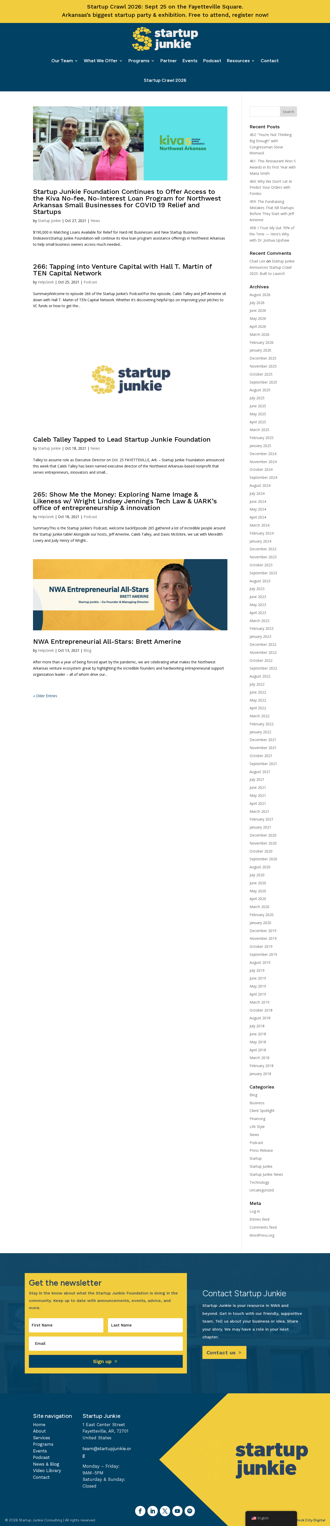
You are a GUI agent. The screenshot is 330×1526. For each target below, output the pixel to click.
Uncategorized (262, 1190)
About (39, 1431)
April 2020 (258, 898)
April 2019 (258, 994)
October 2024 (261, 469)
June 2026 (258, 310)
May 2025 (258, 413)
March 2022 (259, 715)
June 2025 (258, 405)
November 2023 (263, 556)
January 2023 (260, 636)
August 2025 (260, 389)
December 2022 (263, 644)
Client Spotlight (262, 1110)
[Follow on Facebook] (140, 1511)
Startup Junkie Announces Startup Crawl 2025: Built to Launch (272, 267)
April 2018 (258, 1049)
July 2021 (257, 779)
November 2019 (263, 938)
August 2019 (260, 962)
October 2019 (261, 946)
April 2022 (258, 707)
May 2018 (258, 1041)
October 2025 (261, 374)
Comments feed (263, 1227)
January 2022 (260, 731)
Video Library (47, 1470)
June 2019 (258, 978)
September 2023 (263, 572)
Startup (256, 1158)
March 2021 (259, 811)
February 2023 (262, 628)
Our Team (62, 60)
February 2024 (262, 533)
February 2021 (262, 819)
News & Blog (46, 1464)
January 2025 (260, 445)
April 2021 (258, 803)
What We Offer (101, 60)
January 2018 (260, 1073)
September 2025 (263, 382)
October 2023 (261, 564)
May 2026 (258, 318)
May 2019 (258, 986)
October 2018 (261, 1010)
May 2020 (258, 890)
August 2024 (260, 485)
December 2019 (263, 930)
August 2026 (260, 294)
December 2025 (263, 358)
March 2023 (259, 620)
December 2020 (263, 835)
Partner (168, 60)
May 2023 (258, 604)
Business (257, 1102)
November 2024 (263, 461)
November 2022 (263, 652)
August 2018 (260, 1017)
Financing (257, 1118)
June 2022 (258, 692)
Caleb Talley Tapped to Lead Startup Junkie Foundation (122, 439)
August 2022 (260, 676)
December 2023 (263, 548)
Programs (139, 60)
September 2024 (263, 477)
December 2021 (263, 739)
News (95, 220)
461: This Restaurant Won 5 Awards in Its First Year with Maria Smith (273, 167)
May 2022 (258, 700)
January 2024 (260, 541)
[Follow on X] (165, 1511)
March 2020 (259, 906)
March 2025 (259, 429)
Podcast (212, 60)
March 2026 (259, 334)
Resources (238, 60)
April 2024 (258, 517)
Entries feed (259, 1219)
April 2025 (258, 421)
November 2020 (263, 843)
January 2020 (260, 922)
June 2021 (258, 787)
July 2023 (257, 588)
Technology (259, 1182)
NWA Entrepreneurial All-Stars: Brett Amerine (107, 641)
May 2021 (258, 795)
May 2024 (258, 509)
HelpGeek (46, 282)
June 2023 (258, 596)
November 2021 (263, 747)
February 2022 (262, 723)
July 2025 (257, 397)
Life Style (257, 1126)
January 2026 (260, 350)
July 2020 (257, 874)
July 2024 (257, 493)
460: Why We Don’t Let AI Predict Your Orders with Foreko (271, 187)
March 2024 (259, 525)
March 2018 (259, 1057)
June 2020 (258, 882)
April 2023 (258, 612)
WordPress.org (262, 1235)
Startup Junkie (49, 220)
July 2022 (257, 684)
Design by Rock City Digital (301, 1520)
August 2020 (260, 866)
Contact (270, 60)
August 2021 (260, 771)
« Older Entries (45, 695)
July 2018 (257, 1025)
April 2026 (258, 326)
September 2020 (263, 858)
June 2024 (258, 501)
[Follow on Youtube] (177, 1511)
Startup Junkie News (266, 1174)
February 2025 (262, 437)
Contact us (221, 1352)
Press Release (261, 1150)
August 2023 (260, 580)
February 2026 (262, 342)
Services (41, 1437)
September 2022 (263, 668)
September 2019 (263, 954)
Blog (87, 650)
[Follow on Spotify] (190, 1511)
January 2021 (260, 827)
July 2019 (257, 970)
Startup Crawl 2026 (165, 80)
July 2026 (257, 302)
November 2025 (263, 366)
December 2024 (263, 453)
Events (190, 60)
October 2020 (261, 851)
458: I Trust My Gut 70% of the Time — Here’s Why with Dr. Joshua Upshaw (272, 234)
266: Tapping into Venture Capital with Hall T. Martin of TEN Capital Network (122, 270)
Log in (255, 1211)
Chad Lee (257, 261)
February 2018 (262, 1065)
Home (39, 1424)
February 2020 (262, 914)
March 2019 (259, 1002)
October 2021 (261, 755)
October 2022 (261, 660)
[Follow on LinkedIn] (152, 1511)
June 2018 (258, 1033)
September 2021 (263, 763)
